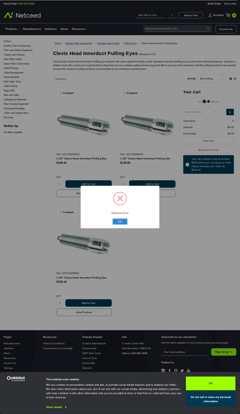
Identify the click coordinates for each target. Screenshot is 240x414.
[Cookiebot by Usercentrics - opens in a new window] (22, 407)
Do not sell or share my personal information (211, 399)
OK (211, 383)
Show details (54, 407)
